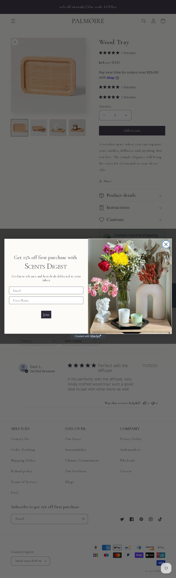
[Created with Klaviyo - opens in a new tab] (88, 336)
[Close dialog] (166, 244)
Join (46, 315)
